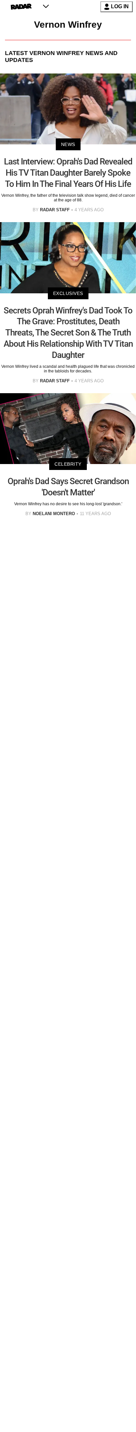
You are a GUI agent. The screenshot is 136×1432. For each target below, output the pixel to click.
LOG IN (120, 6)
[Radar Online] (21, 6)
